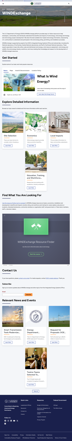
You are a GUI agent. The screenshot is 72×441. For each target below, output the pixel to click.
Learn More (7, 145)
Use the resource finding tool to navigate (13, 203)
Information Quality (30, 435)
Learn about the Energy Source (46, 94)
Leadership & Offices (26, 405)
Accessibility (15, 435)
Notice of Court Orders (60, 438)
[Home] (36, 4)
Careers (23, 414)
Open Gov (6, 435)
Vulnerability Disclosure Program (12, 438)
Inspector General (41, 416)
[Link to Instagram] (8, 421)
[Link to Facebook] (5, 421)
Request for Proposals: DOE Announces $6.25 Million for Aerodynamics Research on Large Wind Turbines (58, 331)
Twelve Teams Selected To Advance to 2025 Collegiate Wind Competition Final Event (35, 373)
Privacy (22, 435)
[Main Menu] (3, 3)
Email (3, 291)
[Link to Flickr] (5, 424)
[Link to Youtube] (14, 421)
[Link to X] (17, 421)
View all (36, 391)
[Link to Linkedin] (11, 421)
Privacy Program (41, 419)
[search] (68, 3)
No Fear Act (41, 435)
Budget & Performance (42, 405)
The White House (57, 408)
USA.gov (55, 405)
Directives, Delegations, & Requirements (43, 409)
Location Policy (36, 70)
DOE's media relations (52, 278)
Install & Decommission (22, 70)
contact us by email (24, 278)
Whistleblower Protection (29, 438)
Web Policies (49, 435)
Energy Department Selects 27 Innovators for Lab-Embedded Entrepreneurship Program (36, 331)
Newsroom (23, 408)
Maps (11, 70)
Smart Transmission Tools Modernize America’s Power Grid (13, 331)
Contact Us (23, 411)
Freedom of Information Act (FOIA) (44, 413)
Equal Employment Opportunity (45, 438)
